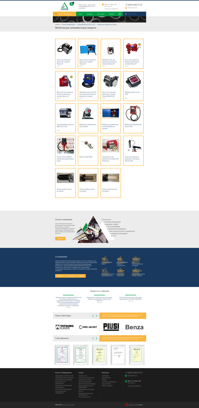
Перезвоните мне (132, 7)
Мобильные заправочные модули (107, 24)
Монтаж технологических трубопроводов (86, 394)
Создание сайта (132, 405)
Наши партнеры (106, 384)
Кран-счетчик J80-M (85, 157)
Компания (105, 373)
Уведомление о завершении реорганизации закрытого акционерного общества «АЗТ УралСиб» (99, 299)
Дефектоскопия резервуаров (116, 229)
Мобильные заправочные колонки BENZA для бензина (110, 126)
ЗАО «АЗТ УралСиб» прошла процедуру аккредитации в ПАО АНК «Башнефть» (130, 298)
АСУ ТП (113, 236)
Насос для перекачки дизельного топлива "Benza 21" (64, 62)
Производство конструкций (118, 233)
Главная (57, 24)
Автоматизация (59, 387)
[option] (99, 19)
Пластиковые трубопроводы (63, 389)
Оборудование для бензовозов (64, 377)
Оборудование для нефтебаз (63, 379)
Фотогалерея (71, 276)
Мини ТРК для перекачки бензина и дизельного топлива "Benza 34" (65, 94)
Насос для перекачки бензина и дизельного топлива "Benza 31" (132, 62)
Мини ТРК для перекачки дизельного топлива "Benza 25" (87, 62)
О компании (105, 376)
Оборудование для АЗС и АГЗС (86, 24)
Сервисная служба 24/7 (111, 9)
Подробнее (60, 238)
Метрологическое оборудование (60, 382)
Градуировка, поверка (111, 224)
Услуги (81, 373)
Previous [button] (93, 316)
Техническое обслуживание (112, 222)
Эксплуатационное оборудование (60, 392)
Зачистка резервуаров (113, 226)
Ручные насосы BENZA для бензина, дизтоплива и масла (65, 159)
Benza (58, 66)
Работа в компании (107, 386)
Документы (60, 276)
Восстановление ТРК (84, 397)
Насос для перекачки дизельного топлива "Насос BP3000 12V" (109, 94)
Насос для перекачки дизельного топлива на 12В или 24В (132, 159)
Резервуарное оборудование (63, 385)
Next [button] (96, 316)
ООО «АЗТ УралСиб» (68, 405)
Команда (81, 276)
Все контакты (108, 6)
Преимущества (106, 377)
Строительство (106, 219)
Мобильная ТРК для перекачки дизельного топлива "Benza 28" (109, 62)
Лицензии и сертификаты (109, 381)
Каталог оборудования (68, 24)
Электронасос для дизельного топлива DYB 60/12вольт (110, 159)
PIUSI (103, 98)
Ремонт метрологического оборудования (121, 231)
